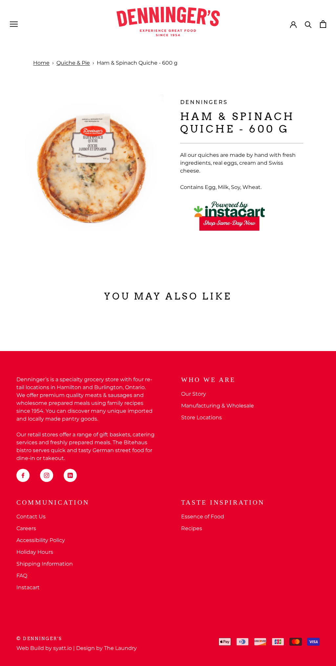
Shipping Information (44, 564)
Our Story (193, 394)
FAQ (21, 575)
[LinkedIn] (70, 475)
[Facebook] (23, 475)
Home (41, 63)
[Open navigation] (14, 24)
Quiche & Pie (73, 63)
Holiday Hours (34, 552)
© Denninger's (39, 638)
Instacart (28, 587)
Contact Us (31, 516)
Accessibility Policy (40, 540)
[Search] (308, 24)
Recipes (191, 528)
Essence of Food (202, 516)
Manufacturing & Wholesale (217, 406)
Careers (26, 528)
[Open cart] (323, 24)
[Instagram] (46, 475)
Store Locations (201, 417)
